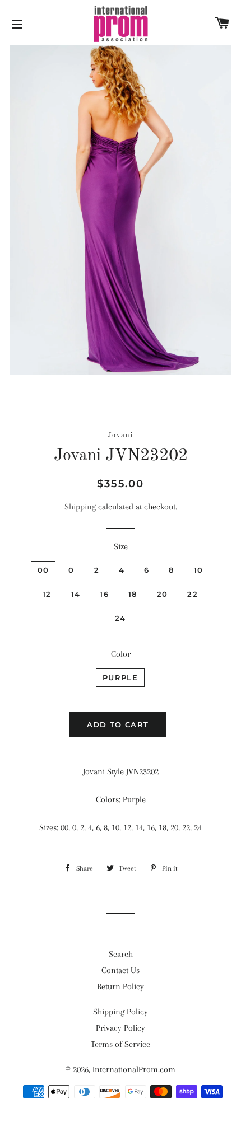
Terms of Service (120, 1044)
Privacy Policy (120, 1028)
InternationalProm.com (133, 1069)
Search (121, 954)
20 (162, 594)
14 (76, 594)
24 (120, 618)
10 (198, 569)
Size (121, 546)
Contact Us (120, 970)
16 (104, 594)
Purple (120, 677)
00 (43, 569)
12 (47, 594)
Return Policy (120, 986)
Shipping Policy (120, 1012)
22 (192, 594)
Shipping (80, 507)
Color (121, 654)
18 (132, 594)
